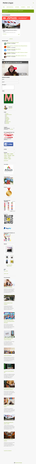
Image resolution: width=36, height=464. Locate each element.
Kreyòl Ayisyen (8, 121)
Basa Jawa (7, 123)
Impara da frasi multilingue (8, 287)
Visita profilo (10, 108)
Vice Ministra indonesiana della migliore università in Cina (16, 55)
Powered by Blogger (18, 462)
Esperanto (7, 118)
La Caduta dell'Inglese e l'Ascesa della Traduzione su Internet (17, 52)
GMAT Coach (6, 273)
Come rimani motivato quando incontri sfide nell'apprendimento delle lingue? (9, 321)
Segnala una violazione (7, 450)
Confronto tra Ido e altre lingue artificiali (14, 49)
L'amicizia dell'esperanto (8, 355)
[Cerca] (33, 3)
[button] (18, 34)
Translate (11, 129)
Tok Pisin (7, 122)
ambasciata (5, 158)
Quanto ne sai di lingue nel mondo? (13, 42)
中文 (6, 116)
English (7, 113)
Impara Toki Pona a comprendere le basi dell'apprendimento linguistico (17, 46)
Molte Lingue (8, 3)
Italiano (7, 120)
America (10, 158)
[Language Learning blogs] (9, 197)
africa (13, 155)
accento (5, 155)
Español (7, 117)
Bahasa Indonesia (9, 114)
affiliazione (9, 155)
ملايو (6, 115)
